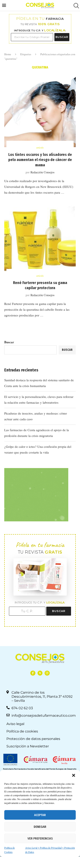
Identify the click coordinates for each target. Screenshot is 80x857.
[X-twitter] (40, 673)
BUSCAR (61, 37)
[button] (73, 775)
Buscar (9, 342)
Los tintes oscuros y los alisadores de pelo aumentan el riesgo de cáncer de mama (40, 159)
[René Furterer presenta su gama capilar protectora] (40, 239)
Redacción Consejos (42, 172)
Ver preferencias (40, 838)
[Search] (76, 6)
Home (7, 54)
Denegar (40, 827)
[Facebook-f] (32, 673)
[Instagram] (47, 673)
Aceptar (40, 815)
